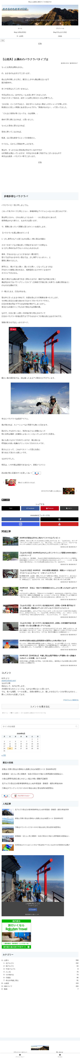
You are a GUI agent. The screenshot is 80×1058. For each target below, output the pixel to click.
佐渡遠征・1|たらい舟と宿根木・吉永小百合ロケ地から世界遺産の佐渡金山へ (32, 774)
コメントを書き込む (40, 706)
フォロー (33, 909)
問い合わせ (59, 1052)
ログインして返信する (71, 700)
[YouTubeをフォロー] (59, 524)
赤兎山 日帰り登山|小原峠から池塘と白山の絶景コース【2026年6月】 (29, 769)
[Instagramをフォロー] (21, 524)
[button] (69, 508)
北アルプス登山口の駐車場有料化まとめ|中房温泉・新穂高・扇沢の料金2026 (32, 783)
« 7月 (4, 755)
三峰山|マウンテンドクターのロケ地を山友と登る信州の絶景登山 (27, 788)
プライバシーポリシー (20, 1052)
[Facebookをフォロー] (21, 519)
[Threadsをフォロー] (59, 519)
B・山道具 (6, 500)
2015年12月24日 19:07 (9, 680)
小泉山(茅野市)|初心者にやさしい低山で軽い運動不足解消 (25, 779)
